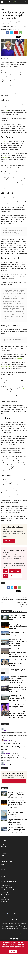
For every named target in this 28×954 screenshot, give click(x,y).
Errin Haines (11, 824)
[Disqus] (14, 746)
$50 (18, 571)
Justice (2, 715)
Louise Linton (8, 582)
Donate (3, 867)
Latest (2, 849)
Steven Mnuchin (16, 582)
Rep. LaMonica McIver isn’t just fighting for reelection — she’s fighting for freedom (17, 634)
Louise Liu (10, 807)
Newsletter (3, 846)
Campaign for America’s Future (8, 890)
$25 (12, 571)
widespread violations (6, 366)
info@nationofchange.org (17, 933)
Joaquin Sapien (11, 832)
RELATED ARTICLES (6, 611)
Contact (3, 876)
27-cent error (19, 358)
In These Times (5, 904)
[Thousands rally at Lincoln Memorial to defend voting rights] (5, 617)
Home (2, 844)
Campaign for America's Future (13, 29)
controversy (6, 141)
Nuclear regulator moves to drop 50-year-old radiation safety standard (16, 812)
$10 (6, 571)
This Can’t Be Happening (7, 887)
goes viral (5, 74)
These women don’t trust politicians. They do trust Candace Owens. (16, 706)
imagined (5, 157)
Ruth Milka (10, 816)
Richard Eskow (5, 26)
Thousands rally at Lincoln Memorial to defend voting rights (17, 617)
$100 (5, 576)
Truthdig (3, 897)
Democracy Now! (5, 894)
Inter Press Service (5, 899)
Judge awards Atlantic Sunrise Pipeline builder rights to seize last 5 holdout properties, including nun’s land (21, 603)
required (23, 391)
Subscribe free (9, 540)
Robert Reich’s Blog (6, 885)
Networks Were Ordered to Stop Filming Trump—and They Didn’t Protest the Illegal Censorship (17, 803)
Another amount (16, 576)
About (2, 864)
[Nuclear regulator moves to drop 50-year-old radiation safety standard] (4, 814)
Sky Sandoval (11, 797)
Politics (2, 9)
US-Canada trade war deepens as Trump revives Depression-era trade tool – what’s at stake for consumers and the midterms (18, 652)
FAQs (2, 871)
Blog (2, 851)
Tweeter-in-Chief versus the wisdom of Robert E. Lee (7, 601)
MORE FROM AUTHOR (19, 611)
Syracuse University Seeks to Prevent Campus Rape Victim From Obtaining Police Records (17, 829)
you (7, 110)
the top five (22, 182)
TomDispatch (4, 892)
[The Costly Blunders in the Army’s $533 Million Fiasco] (5, 671)
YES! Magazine (4, 901)
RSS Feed (3, 856)
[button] (26, 2)
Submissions (4, 874)
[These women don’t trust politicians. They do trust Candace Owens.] (5, 709)
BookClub (3, 853)
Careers (3, 869)
